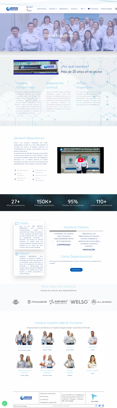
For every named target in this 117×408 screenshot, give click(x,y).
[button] (52, 242)
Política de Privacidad (20, 406)
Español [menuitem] (29, 10)
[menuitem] (30, 7)
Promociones (44, 396)
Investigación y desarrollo (48, 402)
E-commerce (44, 399)
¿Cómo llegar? (94, 401)
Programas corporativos (47, 393)
